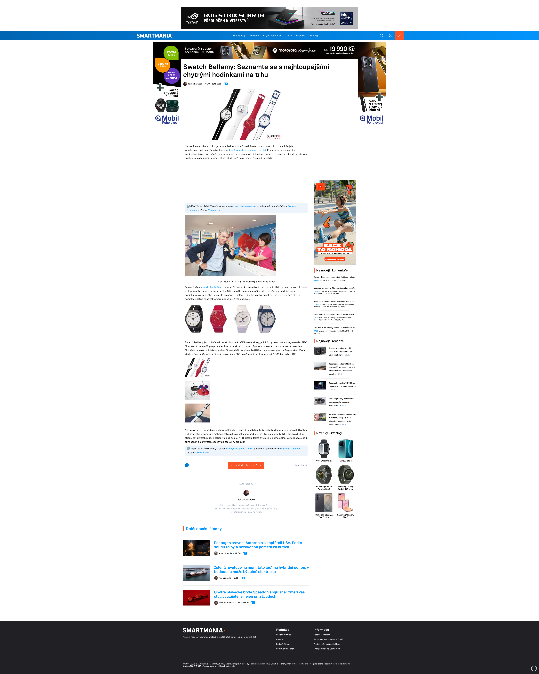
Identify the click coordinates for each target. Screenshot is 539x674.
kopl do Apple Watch (212, 287)
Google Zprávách (290, 448)
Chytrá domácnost (272, 35)
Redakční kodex (283, 644)
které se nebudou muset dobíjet (247, 150)
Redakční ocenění (322, 635)
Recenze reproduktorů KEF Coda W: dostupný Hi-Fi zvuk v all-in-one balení (342, 351)
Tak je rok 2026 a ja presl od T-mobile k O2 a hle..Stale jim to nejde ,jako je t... (334, 292)
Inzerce (279, 639)
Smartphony (239, 35)
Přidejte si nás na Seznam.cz (327, 649)
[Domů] (155, 36)
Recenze (300, 35)
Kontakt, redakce (283, 635)
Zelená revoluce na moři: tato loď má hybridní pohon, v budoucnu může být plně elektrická (261, 569)
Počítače (254, 35)
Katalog (314, 35)
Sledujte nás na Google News (327, 644)
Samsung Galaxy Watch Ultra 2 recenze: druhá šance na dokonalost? (342, 402)
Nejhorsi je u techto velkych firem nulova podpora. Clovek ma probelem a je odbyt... (334, 306)
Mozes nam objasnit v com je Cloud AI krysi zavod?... (333, 332)
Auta (289, 35)
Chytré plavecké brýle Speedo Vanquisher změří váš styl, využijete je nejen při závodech (259, 594)
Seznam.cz (214, 210)
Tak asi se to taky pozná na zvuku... (330, 280)
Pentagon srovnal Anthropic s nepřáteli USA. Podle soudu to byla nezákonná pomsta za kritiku (258, 544)
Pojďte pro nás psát (285, 649)
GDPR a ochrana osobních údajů (328, 639)
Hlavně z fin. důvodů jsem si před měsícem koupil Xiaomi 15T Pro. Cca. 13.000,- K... (332, 319)
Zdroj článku (301, 465)
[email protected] (227, 666)
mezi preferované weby (245, 206)
